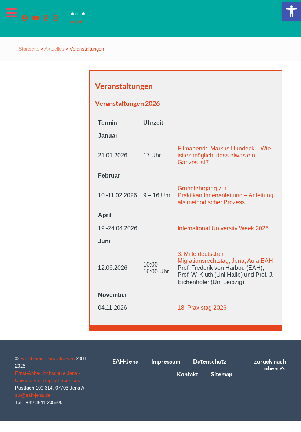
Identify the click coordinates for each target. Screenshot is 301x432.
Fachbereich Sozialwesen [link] (48, 358)
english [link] (76, 21)
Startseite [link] (29, 49)
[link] (291, 11)
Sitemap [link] (221, 374)
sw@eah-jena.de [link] (32, 395)
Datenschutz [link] (209, 361)
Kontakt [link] (187, 374)
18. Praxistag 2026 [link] (202, 308)
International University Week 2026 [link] (223, 228)
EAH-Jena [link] (125, 361)
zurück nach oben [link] (270, 365)
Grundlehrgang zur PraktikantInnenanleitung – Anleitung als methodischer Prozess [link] (225, 195)
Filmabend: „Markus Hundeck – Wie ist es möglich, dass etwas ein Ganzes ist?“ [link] (224, 155)
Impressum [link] (165, 361)
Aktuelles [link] (54, 49)
